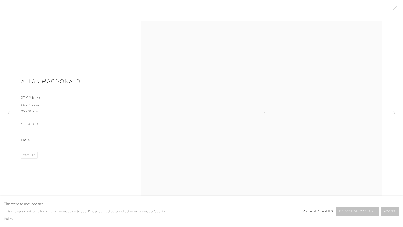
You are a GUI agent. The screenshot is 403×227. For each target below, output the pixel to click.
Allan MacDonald (51, 81)
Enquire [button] (28, 140)
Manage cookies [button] (317, 211)
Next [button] (394, 113)
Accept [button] (390, 211)
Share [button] (30, 154)
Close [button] (393, 9)
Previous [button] (9, 113)
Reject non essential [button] (357, 211)
